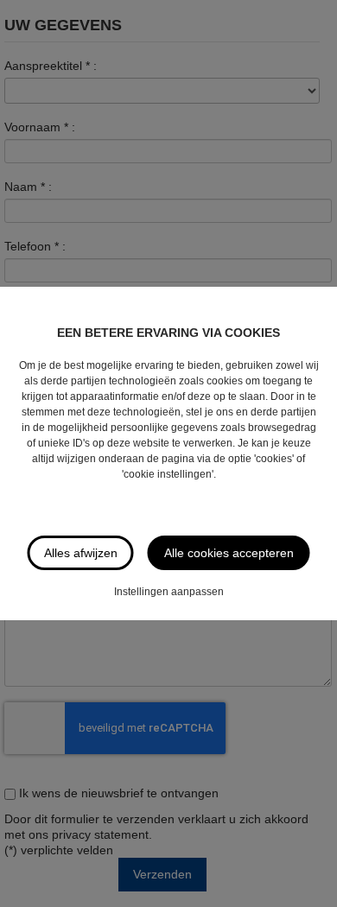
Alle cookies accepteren (229, 553)
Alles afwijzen (81, 553)
